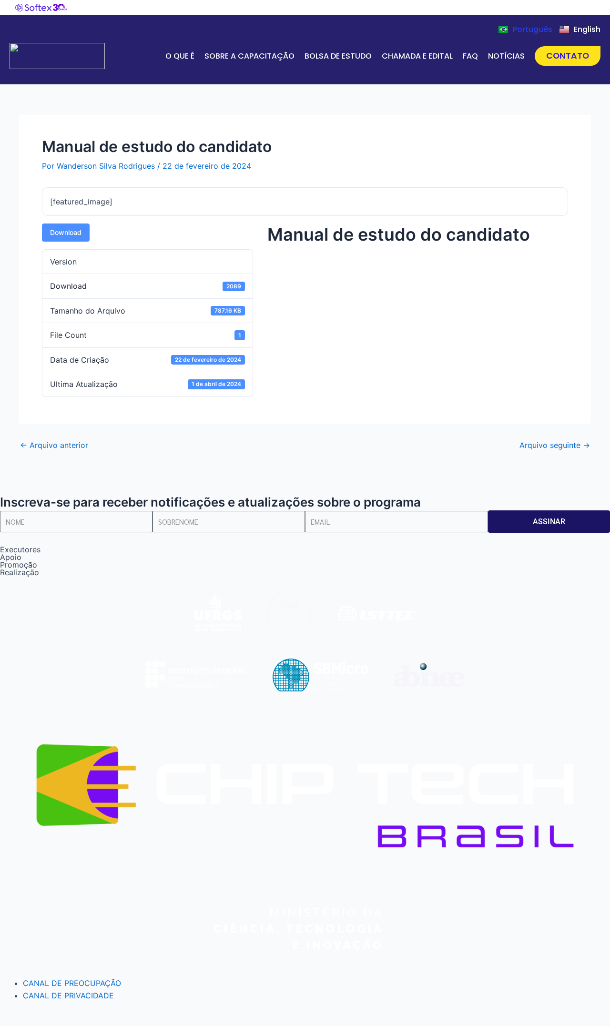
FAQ (470, 56)
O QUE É (179, 56)
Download (65, 232)
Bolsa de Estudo (338, 56)
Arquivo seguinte (554, 445)
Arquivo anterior (54, 445)
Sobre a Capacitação (249, 56)
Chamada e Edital (417, 56)
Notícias (506, 56)
